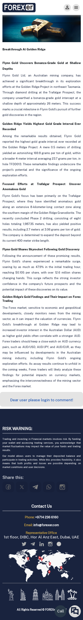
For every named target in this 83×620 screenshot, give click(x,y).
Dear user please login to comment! (41, 400)
